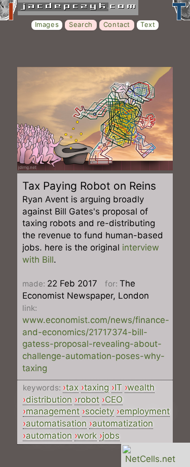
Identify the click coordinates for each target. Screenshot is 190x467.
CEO (114, 399)
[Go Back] (95, 167)
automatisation (56, 423)
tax (72, 387)
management (53, 411)
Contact (116, 24)
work (87, 435)
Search (81, 24)
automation (49, 435)
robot (88, 399)
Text (147, 24)
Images (47, 24)
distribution (49, 399)
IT (118, 387)
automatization (122, 423)
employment (145, 411)
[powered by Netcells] (150, 459)
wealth (141, 387)
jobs (111, 435)
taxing (96, 387)
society (99, 411)
